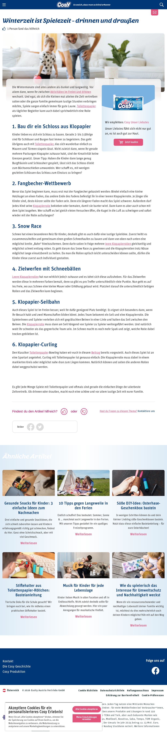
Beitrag (95, 352)
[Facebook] (30, 427)
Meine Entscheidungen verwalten (86, 718)
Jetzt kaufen (131, 142)
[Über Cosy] (154, 12)
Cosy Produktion (14, 671)
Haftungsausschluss (138, 690)
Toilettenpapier (86, 106)
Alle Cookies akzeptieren (87, 709)
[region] (53, 716)
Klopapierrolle (41, 206)
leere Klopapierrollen (118, 244)
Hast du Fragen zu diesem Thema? (118, 411)
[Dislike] (84, 411)
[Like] (64, 411)
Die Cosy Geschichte (17, 666)
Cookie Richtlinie (88, 690)
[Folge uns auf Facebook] (155, 670)
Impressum (158, 690)
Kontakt (8, 661)
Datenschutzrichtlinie (112, 690)
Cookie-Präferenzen (153, 695)
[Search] (161, 4)
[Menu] (4, 5)
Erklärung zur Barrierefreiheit (122, 695)
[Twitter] (40, 427)
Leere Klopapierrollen (25, 277)
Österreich (13, 690)
